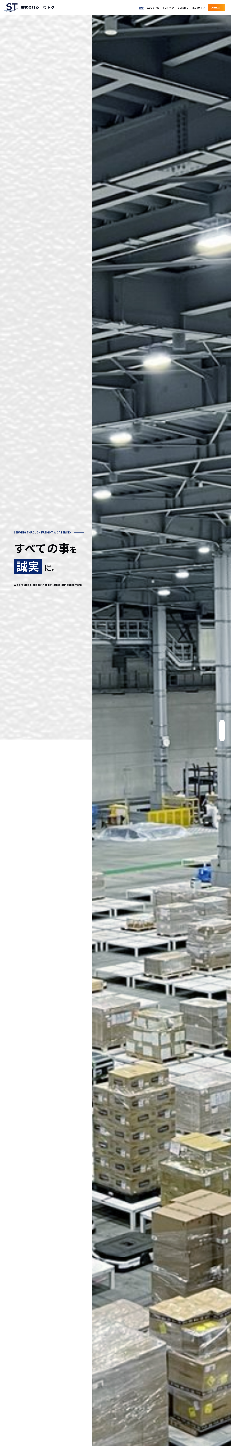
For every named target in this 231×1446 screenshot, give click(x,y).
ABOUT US (153, 7)
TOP (141, 7)
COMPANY (168, 7)
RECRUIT (197, 7)
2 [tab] (222, 725)
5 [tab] (222, 735)
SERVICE (183, 7)
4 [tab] (222, 732)
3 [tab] (222, 729)
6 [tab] (222, 738)
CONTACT (216, 7)
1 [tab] (222, 722)
